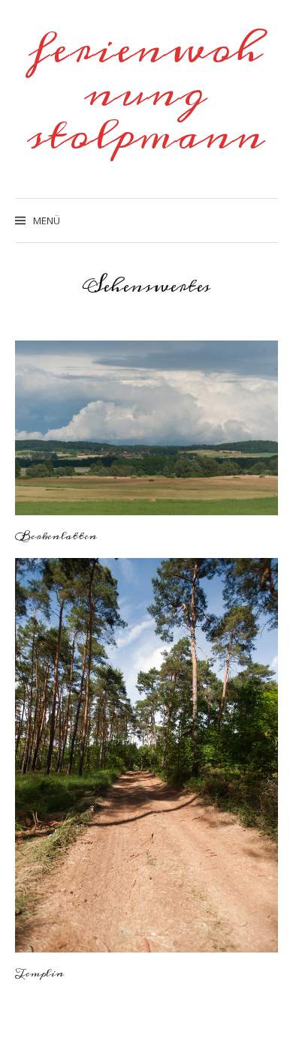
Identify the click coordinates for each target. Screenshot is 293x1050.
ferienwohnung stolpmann (146, 92)
